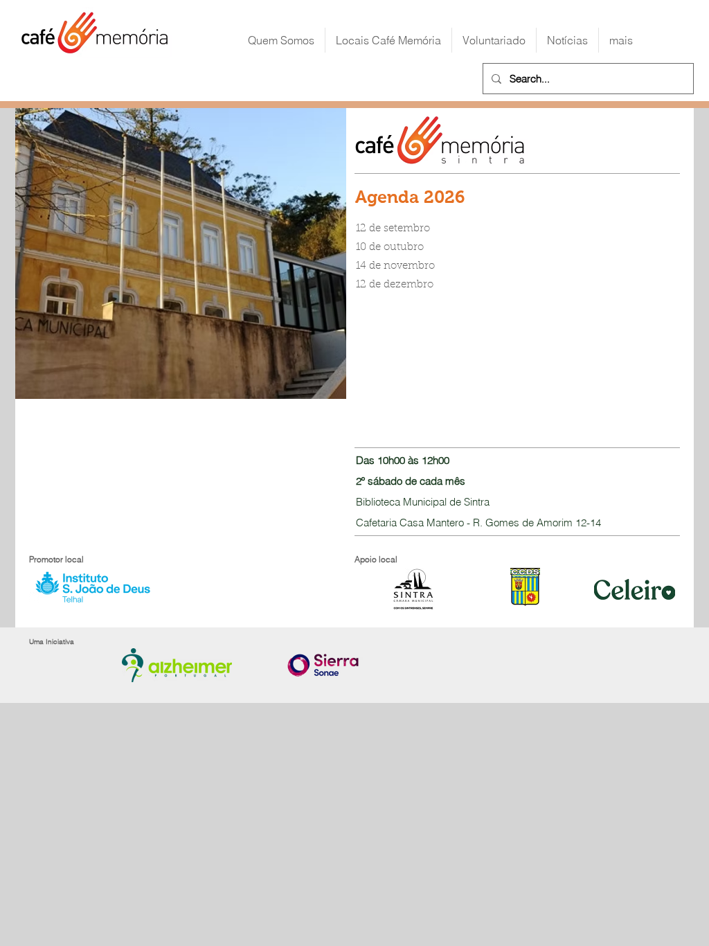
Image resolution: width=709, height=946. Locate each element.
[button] (388, 40)
